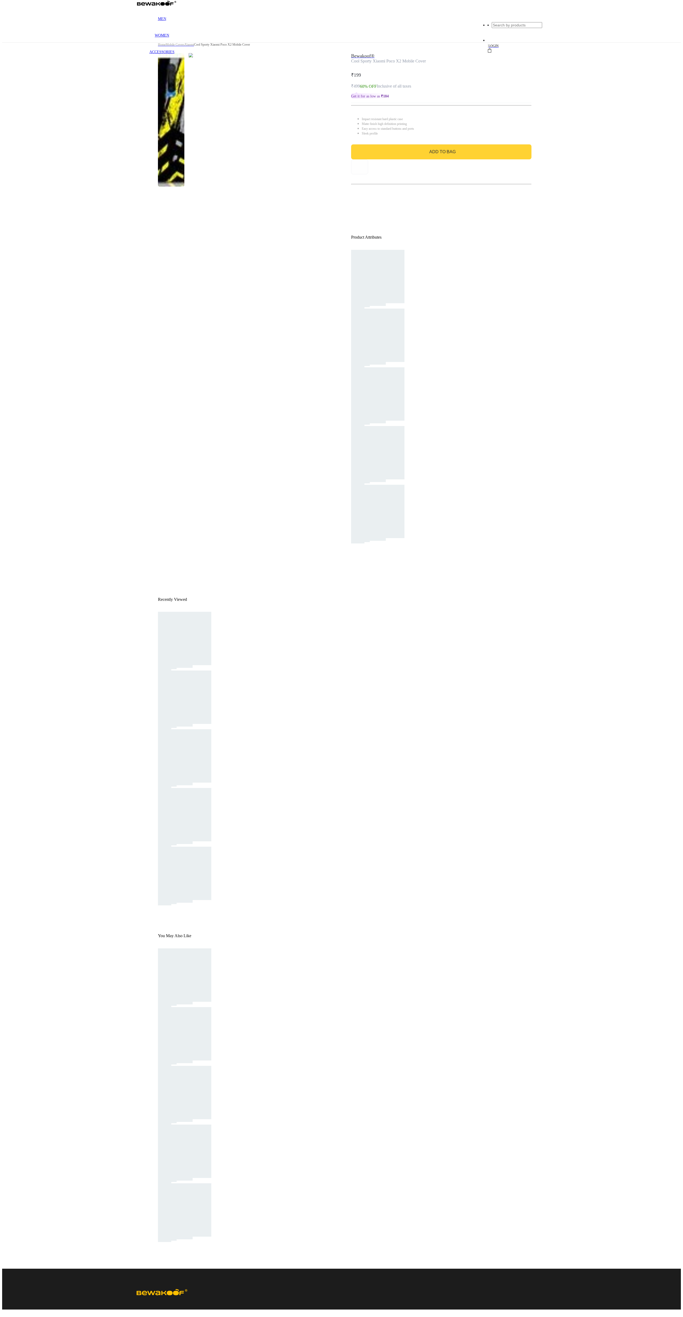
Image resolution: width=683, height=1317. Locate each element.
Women (162, 35)
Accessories (161, 52)
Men (162, 19)
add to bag (442, 151)
